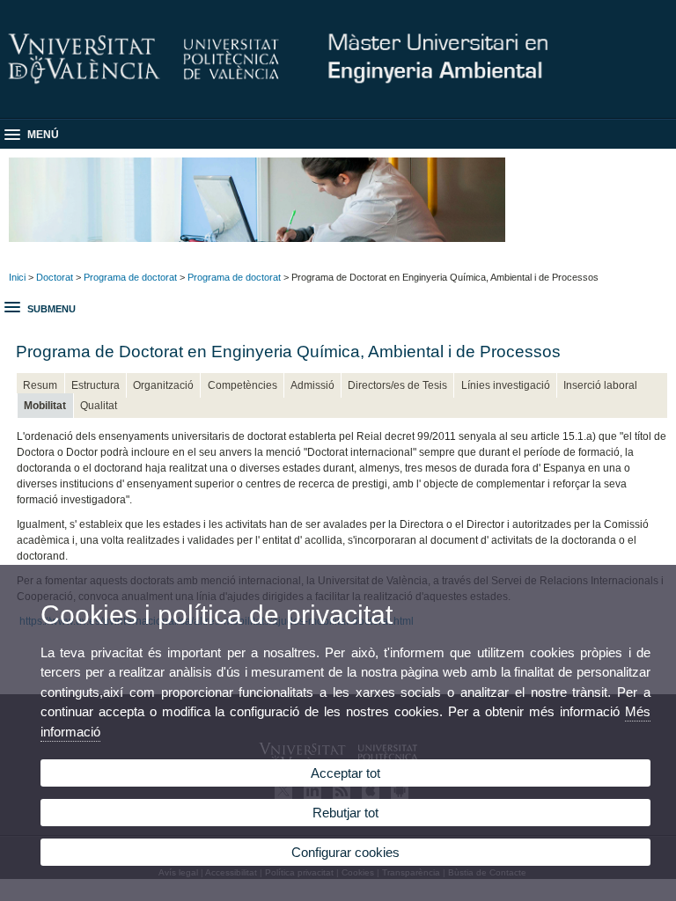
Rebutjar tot (345, 812)
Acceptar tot (345, 772)
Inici (17, 277)
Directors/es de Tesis (397, 385)
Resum (40, 385)
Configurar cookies (345, 852)
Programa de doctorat (130, 277)
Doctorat (54, 277)
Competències (242, 385)
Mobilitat (45, 405)
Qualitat (98, 405)
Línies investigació (505, 385)
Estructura (95, 385)
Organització (163, 385)
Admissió (312, 385)
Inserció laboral (600, 385)
